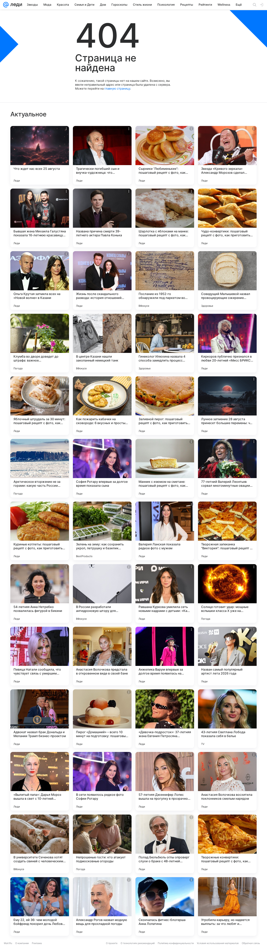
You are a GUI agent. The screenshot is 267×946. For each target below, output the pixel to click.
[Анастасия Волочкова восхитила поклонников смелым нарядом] (227, 781)
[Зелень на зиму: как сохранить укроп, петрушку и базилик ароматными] (102, 531)
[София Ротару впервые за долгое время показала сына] (102, 468)
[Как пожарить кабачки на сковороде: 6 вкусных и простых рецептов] (102, 405)
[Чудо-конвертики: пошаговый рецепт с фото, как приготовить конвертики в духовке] (227, 218)
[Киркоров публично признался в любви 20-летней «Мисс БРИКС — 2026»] (227, 343)
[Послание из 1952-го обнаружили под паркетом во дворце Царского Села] (164, 280)
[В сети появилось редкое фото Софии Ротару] (102, 781)
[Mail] (6, 4)
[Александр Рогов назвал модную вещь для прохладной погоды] (102, 906)
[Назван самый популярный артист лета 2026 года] (227, 656)
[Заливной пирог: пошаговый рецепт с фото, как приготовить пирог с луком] (164, 405)
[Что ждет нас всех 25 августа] (39, 155)
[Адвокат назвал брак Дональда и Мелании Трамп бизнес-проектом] (39, 718)
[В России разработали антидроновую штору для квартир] (102, 593)
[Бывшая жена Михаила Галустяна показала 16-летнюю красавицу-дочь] (39, 218)
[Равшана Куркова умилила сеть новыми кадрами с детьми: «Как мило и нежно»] (164, 593)
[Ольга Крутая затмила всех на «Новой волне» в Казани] (39, 280)
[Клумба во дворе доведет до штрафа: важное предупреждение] (39, 343)
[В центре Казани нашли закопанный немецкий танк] (102, 343)
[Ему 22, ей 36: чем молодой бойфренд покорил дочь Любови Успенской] (39, 906)
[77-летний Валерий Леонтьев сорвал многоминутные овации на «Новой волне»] (227, 468)
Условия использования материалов (218, 943)
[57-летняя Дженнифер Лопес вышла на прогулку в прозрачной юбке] (164, 781)
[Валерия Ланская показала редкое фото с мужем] (164, 531)
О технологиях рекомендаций (138, 943)
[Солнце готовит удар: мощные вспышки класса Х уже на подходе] (227, 593)
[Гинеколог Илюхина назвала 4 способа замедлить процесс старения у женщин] (164, 343)
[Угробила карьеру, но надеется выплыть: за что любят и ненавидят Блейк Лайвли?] (227, 906)
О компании (22, 943)
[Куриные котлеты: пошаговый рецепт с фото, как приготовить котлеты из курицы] (39, 531)
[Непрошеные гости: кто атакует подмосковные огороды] (102, 844)
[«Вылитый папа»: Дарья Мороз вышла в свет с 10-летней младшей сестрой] (39, 781)
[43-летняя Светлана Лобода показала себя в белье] (227, 718)
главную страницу (117, 88)
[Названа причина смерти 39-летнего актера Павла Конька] (102, 218)
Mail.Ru (8, 943)
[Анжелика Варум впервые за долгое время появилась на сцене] (164, 656)
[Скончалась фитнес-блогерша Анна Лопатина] (164, 906)
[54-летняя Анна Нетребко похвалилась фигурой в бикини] (39, 593)
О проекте (111, 943)
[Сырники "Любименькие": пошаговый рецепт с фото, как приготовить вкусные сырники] (164, 155)
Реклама (37, 943)
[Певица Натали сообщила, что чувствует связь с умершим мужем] (39, 656)
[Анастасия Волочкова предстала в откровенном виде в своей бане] (102, 656)
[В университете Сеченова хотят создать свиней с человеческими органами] (39, 844)
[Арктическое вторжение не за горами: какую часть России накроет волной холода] (39, 468)
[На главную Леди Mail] (15, 4)
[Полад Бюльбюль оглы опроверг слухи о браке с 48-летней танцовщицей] (164, 844)
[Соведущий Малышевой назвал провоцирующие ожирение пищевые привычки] (227, 280)
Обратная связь (251, 943)
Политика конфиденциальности (176, 943)
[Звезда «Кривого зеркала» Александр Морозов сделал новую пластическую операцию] (227, 155)
